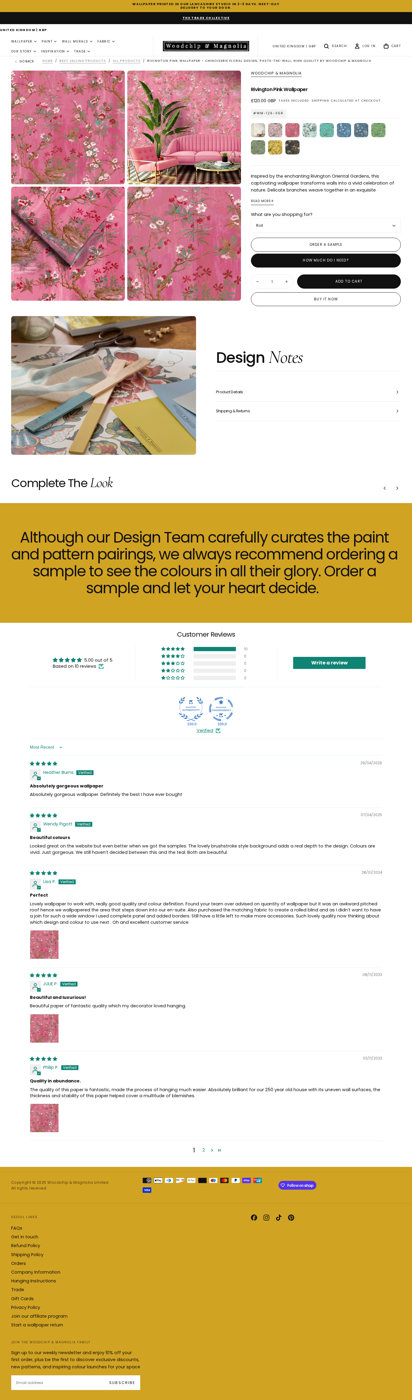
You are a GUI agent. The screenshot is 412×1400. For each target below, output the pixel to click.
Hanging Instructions (33, 1281)
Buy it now (326, 299)
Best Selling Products (82, 61)
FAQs (16, 1228)
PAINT (47, 41)
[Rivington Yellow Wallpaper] (275, 147)
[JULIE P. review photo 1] (44, 1028)
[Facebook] (254, 1217)
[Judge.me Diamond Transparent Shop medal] (221, 709)
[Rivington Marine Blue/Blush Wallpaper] (361, 130)
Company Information (35, 1272)
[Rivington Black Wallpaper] (292, 147)
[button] (23, 30)
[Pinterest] (291, 1217)
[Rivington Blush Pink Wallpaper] (275, 130)
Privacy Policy (25, 1307)
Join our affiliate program (39, 1316)
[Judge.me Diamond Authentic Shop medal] (191, 709)
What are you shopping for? (281, 214)
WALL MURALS (75, 41)
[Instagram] (266, 1217)
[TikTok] (278, 1217)
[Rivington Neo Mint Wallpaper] (310, 130)
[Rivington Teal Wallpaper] (327, 130)
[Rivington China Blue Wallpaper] (344, 130)
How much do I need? (326, 260)
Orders (18, 1263)
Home (48, 61)
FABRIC (104, 41)
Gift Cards (22, 1299)
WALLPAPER (22, 41)
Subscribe (122, 1382)
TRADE (80, 51)
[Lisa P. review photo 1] (44, 944)
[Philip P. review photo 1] (44, 1118)
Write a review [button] (329, 662)
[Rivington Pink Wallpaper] (292, 130)
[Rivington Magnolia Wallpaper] (258, 130)
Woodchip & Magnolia (276, 73)
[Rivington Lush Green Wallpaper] (378, 130)
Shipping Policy (27, 1255)
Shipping (320, 100)
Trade (17, 1290)
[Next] (397, 488)
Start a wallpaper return (37, 1325)
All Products (127, 61)
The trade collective (206, 18)
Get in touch (24, 1237)
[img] (43, 764)
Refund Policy (25, 1246)
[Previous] (384, 488)
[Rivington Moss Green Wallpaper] (258, 147)
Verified (205, 730)
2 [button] (203, 1150)
